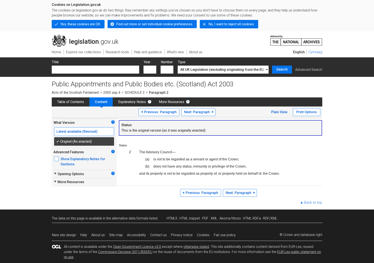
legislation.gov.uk (87, 36)
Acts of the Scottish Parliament (75, 92)
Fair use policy (225, 235)
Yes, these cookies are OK (80, 24)
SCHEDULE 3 (135, 92)
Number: (167, 62)
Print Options (306, 112)
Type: (182, 62)
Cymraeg (315, 52)
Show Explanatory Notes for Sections (83, 161)
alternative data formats (130, 218)
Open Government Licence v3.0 (137, 247)
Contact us (158, 235)
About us (98, 235)
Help (83, 235)
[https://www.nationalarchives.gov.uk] (296, 38)
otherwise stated (196, 247)
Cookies (203, 235)
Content (101, 102)
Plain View (279, 112)
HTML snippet (189, 218)
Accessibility (136, 235)
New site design (64, 235)
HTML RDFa (252, 218)
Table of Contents (70, 102)
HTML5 (172, 218)
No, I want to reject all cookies (231, 24)
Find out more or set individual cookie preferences (154, 24)
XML (214, 218)
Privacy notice (182, 235)
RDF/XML (270, 218)
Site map (116, 235)
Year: (147, 62)
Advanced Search (308, 70)
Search (282, 69)
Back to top (313, 202)
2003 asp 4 (111, 92)
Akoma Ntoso (230, 218)
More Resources (171, 102)
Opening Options (68, 174)
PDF (205, 218)
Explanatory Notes (132, 102)
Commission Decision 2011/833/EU (125, 252)
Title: (55, 62)
